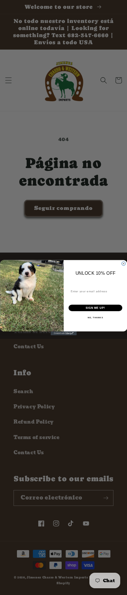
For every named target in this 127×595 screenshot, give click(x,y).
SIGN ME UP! (95, 307)
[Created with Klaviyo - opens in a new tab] (63, 333)
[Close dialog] (124, 264)
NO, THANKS (95, 317)
